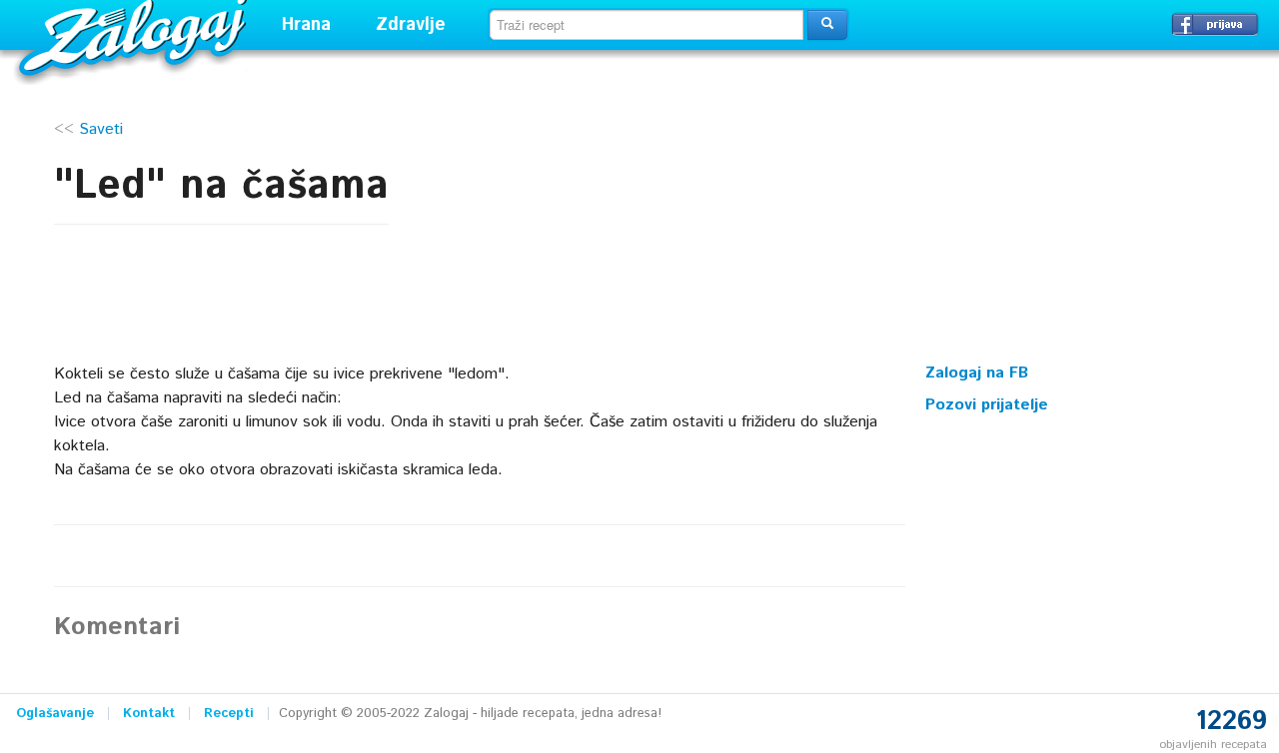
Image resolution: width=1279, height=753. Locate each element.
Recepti (229, 713)
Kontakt (149, 713)
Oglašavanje (55, 713)
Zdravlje (411, 25)
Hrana (306, 25)
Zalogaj (135, 35)
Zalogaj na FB (976, 373)
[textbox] (646, 25)
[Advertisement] (1075, 225)
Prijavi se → (1215, 24)
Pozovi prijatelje (986, 404)
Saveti (101, 129)
